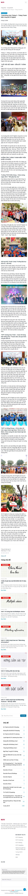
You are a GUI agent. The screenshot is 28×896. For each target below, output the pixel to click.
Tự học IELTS (10, 7)
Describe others (7, 783)
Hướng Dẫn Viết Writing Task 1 (10, 741)
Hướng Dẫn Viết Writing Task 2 (10, 744)
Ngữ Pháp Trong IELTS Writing (10, 751)
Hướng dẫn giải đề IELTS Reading (11, 730)
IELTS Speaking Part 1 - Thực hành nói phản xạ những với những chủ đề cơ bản (12, 765)
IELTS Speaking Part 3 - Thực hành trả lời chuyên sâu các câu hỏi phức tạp (12, 796)
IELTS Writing (19, 842)
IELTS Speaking (19, 845)
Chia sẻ (3, 556)
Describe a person (7, 770)
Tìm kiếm (23, 715)
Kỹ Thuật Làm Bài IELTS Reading (11, 727)
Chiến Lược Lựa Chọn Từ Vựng (10, 760)
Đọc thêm (3, 590)
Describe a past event (8, 780)
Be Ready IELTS (18, 890)
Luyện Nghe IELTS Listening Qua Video (12, 737)
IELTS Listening (19, 840)
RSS (17, 857)
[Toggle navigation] (26, 2)
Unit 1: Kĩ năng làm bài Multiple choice (13, 611)
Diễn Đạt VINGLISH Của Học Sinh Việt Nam (12, 755)
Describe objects (7, 777)
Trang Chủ (3, 7)
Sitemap (18, 854)
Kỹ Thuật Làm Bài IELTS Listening (11, 734)
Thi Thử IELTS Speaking (9, 792)
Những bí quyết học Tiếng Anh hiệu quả (12, 801)
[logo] (3, 819)
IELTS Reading (19, 837)
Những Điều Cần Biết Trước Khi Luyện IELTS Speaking (12, 788)
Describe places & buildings (10, 773)
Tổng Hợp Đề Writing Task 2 (10, 748)
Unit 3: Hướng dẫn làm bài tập (10, 671)
